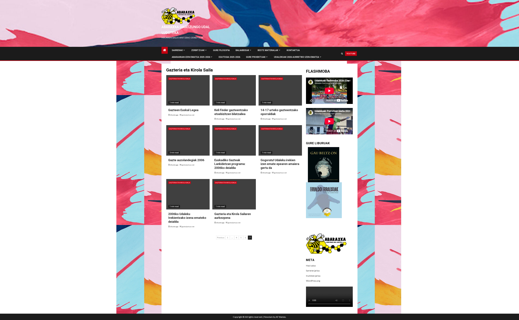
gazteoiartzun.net (188, 115)
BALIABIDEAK (242, 50)
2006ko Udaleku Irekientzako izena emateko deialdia (187, 217)
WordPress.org (313, 280)
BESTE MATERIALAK (268, 50)
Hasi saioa (311, 265)
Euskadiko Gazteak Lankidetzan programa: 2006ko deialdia (229, 164)
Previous (220, 237)
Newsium (268, 317)
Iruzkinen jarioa (313, 275)
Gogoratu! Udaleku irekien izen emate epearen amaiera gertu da (280, 164)
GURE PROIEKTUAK (255, 57)
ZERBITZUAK (197, 50)
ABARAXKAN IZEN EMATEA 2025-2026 (191, 57)
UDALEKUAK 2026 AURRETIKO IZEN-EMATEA (296, 57)
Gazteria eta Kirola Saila (179, 79)
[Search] (342, 53)
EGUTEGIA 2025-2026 (229, 57)
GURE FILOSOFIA (221, 50)
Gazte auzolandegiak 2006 (186, 160)
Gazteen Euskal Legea (183, 110)
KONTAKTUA (293, 50)
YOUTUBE (350, 53)
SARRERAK (177, 50)
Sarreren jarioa (313, 270)
